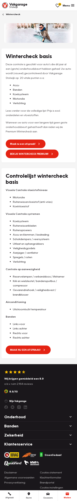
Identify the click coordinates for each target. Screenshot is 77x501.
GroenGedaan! (53, 455)
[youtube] (12, 407)
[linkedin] (25, 407)
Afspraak (9, 497)
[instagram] (19, 407)
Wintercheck (12, 14)
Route (29, 497)
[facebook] (6, 407)
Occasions (48, 497)
